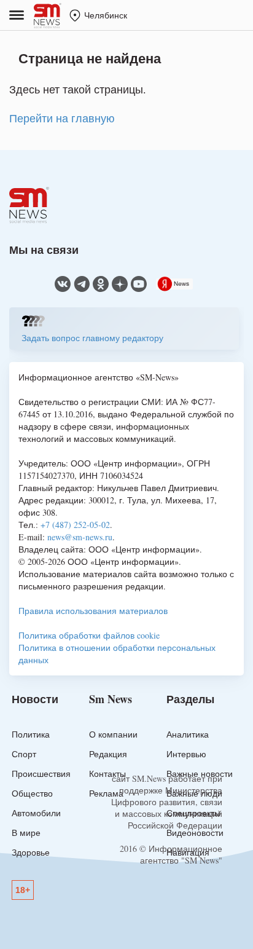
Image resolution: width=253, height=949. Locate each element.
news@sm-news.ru (79, 537)
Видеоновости (195, 832)
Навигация (187, 852)
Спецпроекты (193, 813)
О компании (113, 734)
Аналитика (187, 734)
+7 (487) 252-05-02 (75, 524)
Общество (32, 793)
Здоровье (31, 852)
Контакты (107, 773)
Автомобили (36, 813)
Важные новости (199, 773)
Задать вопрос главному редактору (92, 338)
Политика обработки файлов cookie (89, 635)
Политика (31, 734)
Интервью (186, 754)
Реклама (106, 793)
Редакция (108, 754)
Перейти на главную (62, 118)
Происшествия (41, 773)
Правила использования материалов (93, 610)
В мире (26, 832)
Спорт (24, 754)
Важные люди (194, 793)
